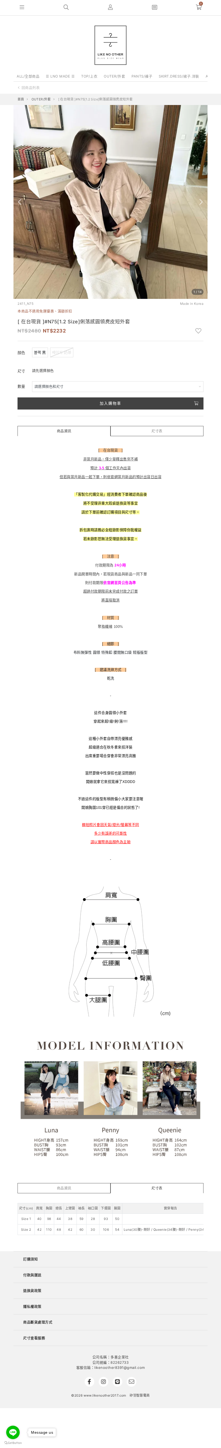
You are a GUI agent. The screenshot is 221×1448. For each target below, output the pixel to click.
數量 (21, 386)
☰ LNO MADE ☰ (60, 76)
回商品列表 (31, 87)
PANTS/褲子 (142, 76)
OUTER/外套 (114, 76)
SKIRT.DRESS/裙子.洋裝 (179, 76)
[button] (22, 7)
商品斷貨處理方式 (37, 1322)
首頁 (21, 99)
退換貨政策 (32, 1290)
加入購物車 (110, 403)
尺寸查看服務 (34, 1338)
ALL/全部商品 (28, 76)
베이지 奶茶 (62, 352)
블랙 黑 (40, 352)
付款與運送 (32, 1275)
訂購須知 (30, 1259)
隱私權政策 (32, 1306)
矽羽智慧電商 (140, 1395)
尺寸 (21, 371)
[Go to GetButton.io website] (13, 1442)
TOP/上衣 (89, 76)
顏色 (21, 352)
